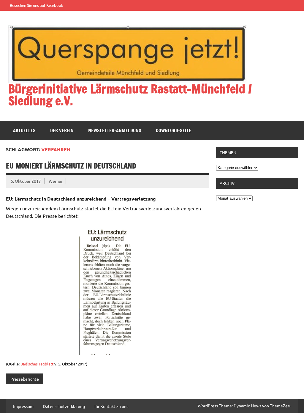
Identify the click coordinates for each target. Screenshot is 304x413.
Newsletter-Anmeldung (114, 130)
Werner (56, 181)
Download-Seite (173, 130)
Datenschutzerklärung (64, 406)
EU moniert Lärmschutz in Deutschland (71, 166)
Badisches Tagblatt (36, 363)
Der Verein (62, 130)
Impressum (23, 406)
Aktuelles (24, 130)
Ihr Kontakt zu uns (111, 406)
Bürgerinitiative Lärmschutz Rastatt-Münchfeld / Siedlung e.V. (130, 94)
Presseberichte (24, 379)
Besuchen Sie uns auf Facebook (36, 5)
